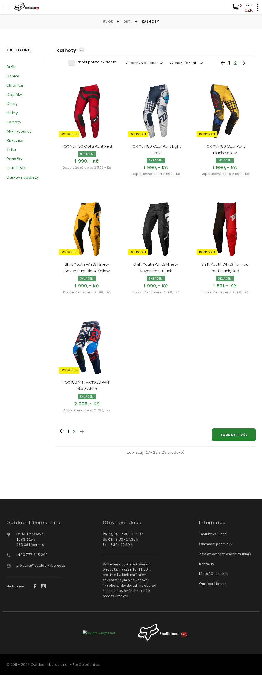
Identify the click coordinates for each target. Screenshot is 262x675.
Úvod (108, 21)
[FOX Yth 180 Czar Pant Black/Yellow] (225, 111)
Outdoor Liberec (212, 583)
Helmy (12, 112)
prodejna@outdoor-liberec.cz (40, 565)
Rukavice (14, 140)
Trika (11, 149)
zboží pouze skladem (97, 62)
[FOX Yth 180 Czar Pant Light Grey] (156, 111)
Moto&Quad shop (214, 574)
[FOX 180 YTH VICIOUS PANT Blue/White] (87, 347)
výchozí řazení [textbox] (183, 62)
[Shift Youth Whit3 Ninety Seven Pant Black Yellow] (87, 229)
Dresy (12, 103)
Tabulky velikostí (213, 534)
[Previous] (223, 63)
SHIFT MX (16, 168)
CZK (249, 10)
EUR (249, 4)
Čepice (12, 76)
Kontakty (206, 564)
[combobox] (145, 63)
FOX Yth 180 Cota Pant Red (87, 146)
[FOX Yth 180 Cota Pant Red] (87, 111)
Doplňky (14, 94)
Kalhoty (13, 122)
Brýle (11, 66)
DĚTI (128, 21)
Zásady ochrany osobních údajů (225, 554)
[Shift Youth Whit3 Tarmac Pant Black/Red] (225, 229)
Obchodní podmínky (216, 544)
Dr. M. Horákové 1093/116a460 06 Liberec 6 (30, 539)
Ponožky (14, 158)
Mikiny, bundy (19, 131)
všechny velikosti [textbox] (141, 62)
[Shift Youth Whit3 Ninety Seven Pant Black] (156, 229)
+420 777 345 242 (32, 555)
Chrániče (14, 85)
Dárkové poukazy (22, 177)
